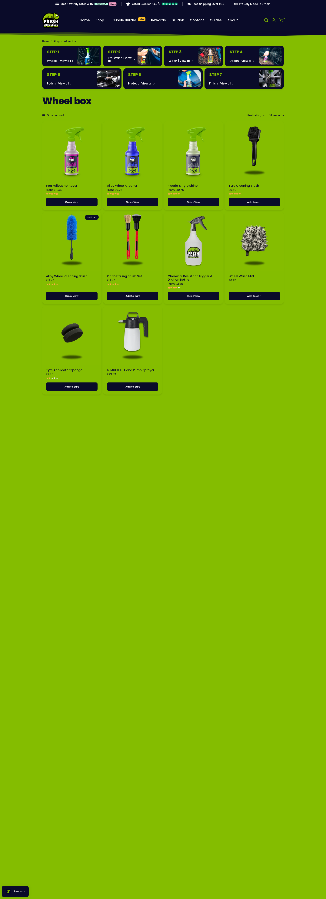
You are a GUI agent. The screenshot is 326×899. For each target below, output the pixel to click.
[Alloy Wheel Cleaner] (132, 150)
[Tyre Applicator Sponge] (71, 335)
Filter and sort (55, 115)
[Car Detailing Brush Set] (132, 241)
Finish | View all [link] (220, 83)
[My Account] (273, 20)
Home (45, 41)
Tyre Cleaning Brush (244, 185)
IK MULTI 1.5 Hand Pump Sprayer (130, 370)
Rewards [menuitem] (158, 20)
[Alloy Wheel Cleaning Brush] (71, 241)
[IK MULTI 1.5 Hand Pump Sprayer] (132, 335)
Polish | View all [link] (58, 83)
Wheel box (70, 41)
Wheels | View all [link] (59, 60)
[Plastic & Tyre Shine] (193, 150)
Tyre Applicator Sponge (64, 370)
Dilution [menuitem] (177, 20)
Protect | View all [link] (140, 83)
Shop (56, 41)
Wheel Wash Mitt (241, 276)
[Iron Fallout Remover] (71, 150)
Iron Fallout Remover (61, 185)
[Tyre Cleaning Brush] (254, 150)
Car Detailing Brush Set (124, 276)
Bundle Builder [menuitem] (124, 20)
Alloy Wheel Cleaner (122, 185)
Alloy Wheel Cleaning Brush (66, 276)
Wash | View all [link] (180, 60)
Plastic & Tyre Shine (183, 185)
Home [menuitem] (85, 20)
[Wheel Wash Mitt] (254, 241)
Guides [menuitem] (216, 20)
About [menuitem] (232, 20)
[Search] (266, 20)
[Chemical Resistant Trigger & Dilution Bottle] (193, 241)
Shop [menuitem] (99, 20)
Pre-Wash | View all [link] (119, 59)
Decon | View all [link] (241, 60)
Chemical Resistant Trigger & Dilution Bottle (190, 278)
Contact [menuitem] (197, 20)
